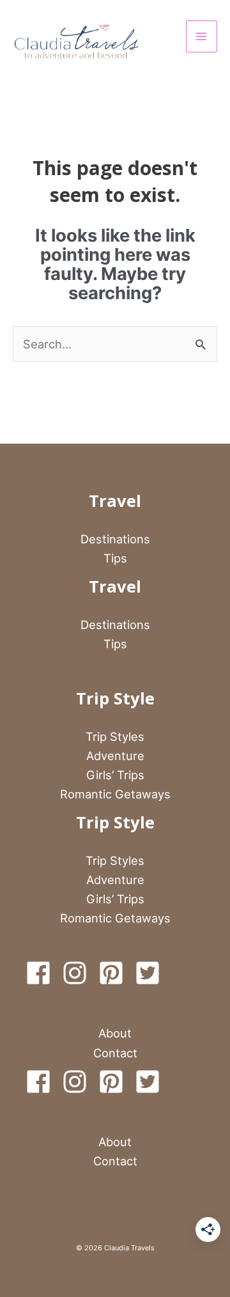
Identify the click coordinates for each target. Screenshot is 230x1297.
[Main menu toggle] (201, 36)
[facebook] (42, 973)
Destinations (115, 539)
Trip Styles (115, 736)
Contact (115, 1053)
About (115, 1033)
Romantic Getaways (115, 794)
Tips (115, 558)
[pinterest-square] (115, 973)
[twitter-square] (151, 973)
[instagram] (78, 973)
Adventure (115, 756)
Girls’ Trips (115, 775)
